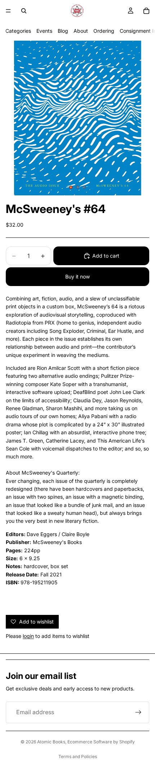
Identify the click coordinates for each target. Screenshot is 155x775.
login (28, 636)
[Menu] (8, 11)
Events (44, 31)
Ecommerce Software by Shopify (101, 741)
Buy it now (77, 276)
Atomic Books (51, 741)
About (81, 31)
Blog (63, 31)
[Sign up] (138, 712)
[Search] (24, 11)
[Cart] (146, 11)
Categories (18, 31)
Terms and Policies (77, 756)
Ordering (103, 31)
